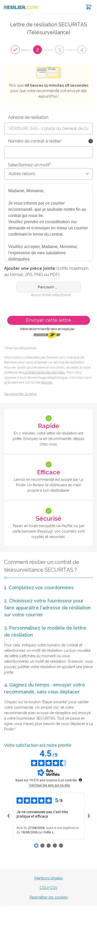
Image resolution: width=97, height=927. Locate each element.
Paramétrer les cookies (48, 897)
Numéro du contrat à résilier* (35, 141)
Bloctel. (47, 382)
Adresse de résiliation (28, 117)
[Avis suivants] (88, 816)
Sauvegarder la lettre (20, 394)
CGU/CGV (49, 888)
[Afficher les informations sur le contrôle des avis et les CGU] (80, 780)
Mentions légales (48, 878)
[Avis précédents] (8, 816)
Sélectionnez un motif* (29, 164)
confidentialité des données (44, 372)
